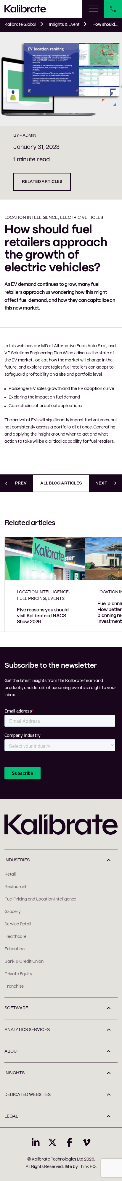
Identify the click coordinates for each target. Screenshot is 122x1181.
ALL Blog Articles (61, 483)
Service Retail (17, 924)
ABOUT (11, 1051)
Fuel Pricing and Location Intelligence (40, 899)
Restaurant (15, 887)
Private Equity (18, 974)
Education (14, 949)
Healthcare (15, 937)
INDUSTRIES (17, 860)
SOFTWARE (16, 1008)
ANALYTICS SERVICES (27, 1030)
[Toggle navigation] (93, 9)
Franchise (13, 986)
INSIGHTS (14, 1073)
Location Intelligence (31, 218)
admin (29, 135)
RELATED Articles (42, 182)
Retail (10, 874)
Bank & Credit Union (24, 962)
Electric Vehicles (81, 218)
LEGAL (11, 1116)
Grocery (12, 912)
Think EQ (87, 1167)
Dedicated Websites (27, 1095)
